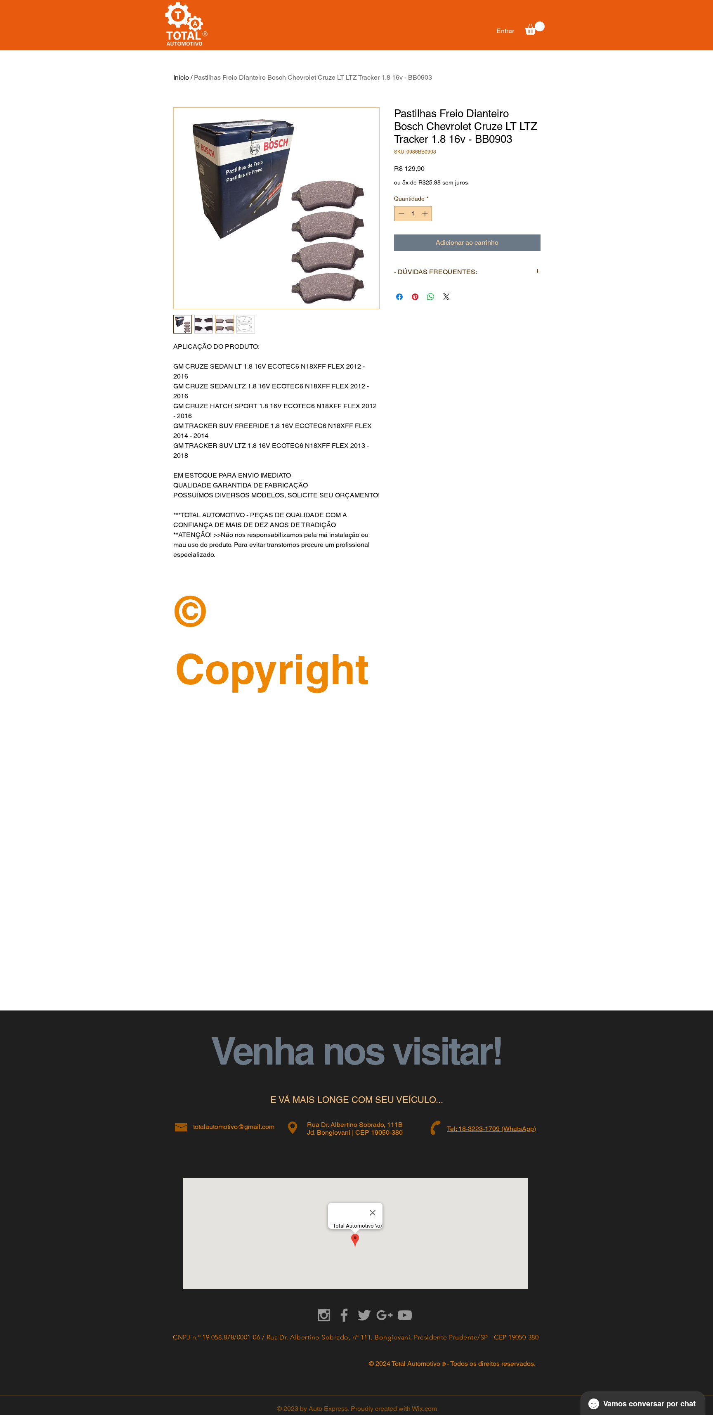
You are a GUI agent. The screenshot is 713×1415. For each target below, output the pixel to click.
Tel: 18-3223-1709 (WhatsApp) (491, 1129)
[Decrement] (400, 213)
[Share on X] (446, 297)
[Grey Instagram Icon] (324, 1315)
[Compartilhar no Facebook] (399, 297)
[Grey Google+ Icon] (384, 1315)
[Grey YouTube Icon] (404, 1315)
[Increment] (425, 213)
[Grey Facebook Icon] (344, 1315)
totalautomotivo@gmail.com (233, 1127)
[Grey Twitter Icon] (364, 1315)
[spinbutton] (413, 213)
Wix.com (424, 1409)
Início (181, 77)
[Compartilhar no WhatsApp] (431, 297)
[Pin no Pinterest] (415, 297)
